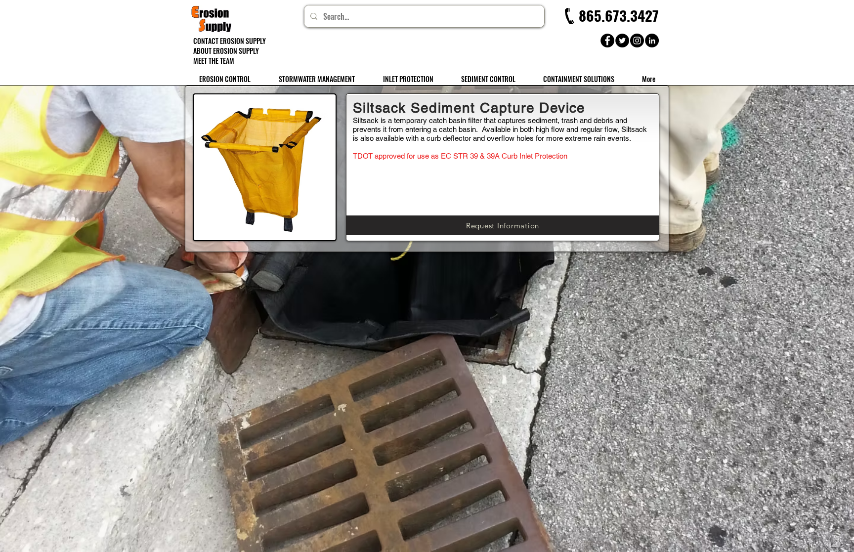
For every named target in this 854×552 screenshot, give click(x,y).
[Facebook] (607, 40)
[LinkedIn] (652, 40)
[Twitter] (622, 40)
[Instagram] (637, 40)
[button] (614, 15)
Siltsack (366, 120)
